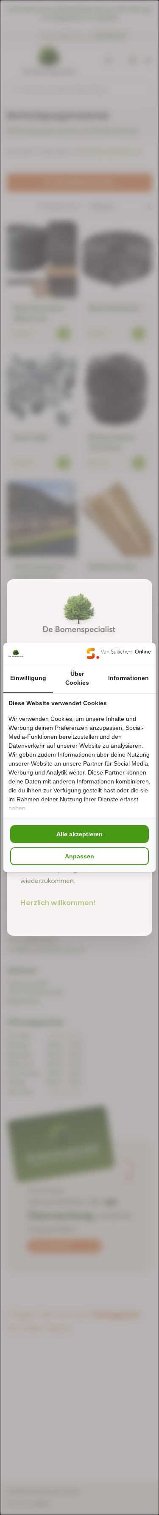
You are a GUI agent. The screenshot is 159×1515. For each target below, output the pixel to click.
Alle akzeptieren (79, 834)
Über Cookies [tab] (77, 678)
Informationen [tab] (128, 678)
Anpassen (79, 856)
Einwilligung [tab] (28, 678)
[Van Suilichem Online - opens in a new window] (119, 653)
